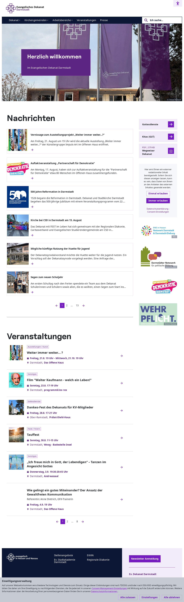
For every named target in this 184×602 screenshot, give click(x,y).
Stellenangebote (63, 555)
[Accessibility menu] (177, 3)
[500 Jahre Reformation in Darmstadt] (81, 206)
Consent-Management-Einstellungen (109, 588)
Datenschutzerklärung (157, 208)
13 (77, 305)
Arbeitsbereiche (62, 20)
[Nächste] (83, 305)
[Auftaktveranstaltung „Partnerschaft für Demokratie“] (81, 178)
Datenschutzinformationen (104, 591)
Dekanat (14, 20)
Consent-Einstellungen (158, 211)
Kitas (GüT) (148, 136)
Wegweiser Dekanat (148, 152)
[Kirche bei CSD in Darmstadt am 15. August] (81, 235)
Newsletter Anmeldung (144, 558)
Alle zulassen (127, 597)
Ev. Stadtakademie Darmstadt (64, 561)
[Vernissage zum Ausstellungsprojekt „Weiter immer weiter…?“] (81, 149)
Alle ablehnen (172, 597)
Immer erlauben (158, 200)
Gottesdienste (150, 124)
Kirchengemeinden (36, 20)
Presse (104, 20)
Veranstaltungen (86, 20)
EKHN (90, 555)
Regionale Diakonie (98, 559)
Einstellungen (150, 597)
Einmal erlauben (158, 193)
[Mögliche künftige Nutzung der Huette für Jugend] (81, 263)
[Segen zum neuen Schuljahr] (81, 292)
